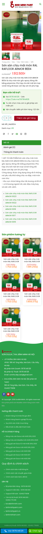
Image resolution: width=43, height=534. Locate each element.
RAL (13, 62)
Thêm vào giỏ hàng (26, 118)
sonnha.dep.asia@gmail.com (20, 375)
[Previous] (5, 31)
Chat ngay (37, 531)
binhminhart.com (13, 515)
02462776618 (9, 388)
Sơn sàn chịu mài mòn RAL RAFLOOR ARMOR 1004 (11, 260)
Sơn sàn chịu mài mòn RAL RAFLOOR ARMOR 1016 (32, 295)
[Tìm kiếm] (40, 4)
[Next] (34, 31)
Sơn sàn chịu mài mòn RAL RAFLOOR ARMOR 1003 (11, 330)
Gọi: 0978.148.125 (15, 531)
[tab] (21, 142)
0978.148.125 (14, 97)
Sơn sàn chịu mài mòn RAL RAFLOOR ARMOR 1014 (32, 260)
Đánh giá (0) (9, 147)
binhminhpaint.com (14, 507)
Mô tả (6, 143)
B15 (32, 62)
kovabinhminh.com (14, 504)
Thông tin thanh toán (13, 152)
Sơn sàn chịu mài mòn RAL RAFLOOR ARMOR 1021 (11, 295)
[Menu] (3, 4)
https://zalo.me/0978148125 (17, 99)
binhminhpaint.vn (13, 511)
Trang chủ (6, 62)
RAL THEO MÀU (23, 62)
